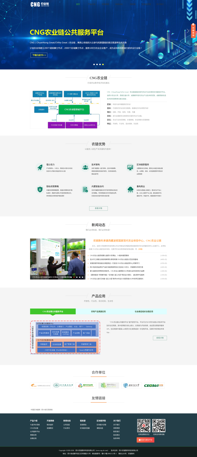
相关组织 (50, 425)
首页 (78, 4)
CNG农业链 (34, 428)
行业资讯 (66, 428)
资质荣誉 (116, 428)
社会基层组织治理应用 (144, 312)
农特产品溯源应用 (98, 312)
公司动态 (66, 425)
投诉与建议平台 (146, 440)
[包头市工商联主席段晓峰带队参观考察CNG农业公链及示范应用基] (57, 259)
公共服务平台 (35, 431)
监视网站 (83, 425)
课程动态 (100, 428)
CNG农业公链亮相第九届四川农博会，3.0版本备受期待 (109, 255)
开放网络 (105, 4)
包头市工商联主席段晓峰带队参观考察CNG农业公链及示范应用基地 (114, 259)
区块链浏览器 (85, 428)
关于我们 (160, 4)
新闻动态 (119, 4)
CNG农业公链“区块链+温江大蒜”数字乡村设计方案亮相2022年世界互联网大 (116, 279)
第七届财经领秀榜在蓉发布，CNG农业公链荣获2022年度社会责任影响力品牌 (117, 271)
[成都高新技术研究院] (40, 385)
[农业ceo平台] (154, 385)
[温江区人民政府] (109, 385)
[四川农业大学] (63, 385)
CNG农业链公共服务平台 (53, 312)
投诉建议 (116, 435)
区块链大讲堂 (101, 425)
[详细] (140, 249)
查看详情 (98, 208)
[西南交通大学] (131, 385)
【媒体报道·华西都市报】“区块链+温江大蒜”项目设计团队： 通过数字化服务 (117, 275)
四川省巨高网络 (47, 410)
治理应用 (33, 438)
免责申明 (116, 438)
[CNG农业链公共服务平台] (65, 109)
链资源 (132, 4)
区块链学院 (146, 4)
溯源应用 (33, 435)
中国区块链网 (35, 410)
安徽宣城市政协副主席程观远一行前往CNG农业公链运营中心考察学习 (115, 263)
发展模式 (50, 428)
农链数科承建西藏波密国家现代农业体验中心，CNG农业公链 (127, 240)
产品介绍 (91, 4)
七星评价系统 (35, 425)
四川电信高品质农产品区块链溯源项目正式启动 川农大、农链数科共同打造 (116, 267)
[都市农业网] (86, 385)
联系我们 (116, 431)
